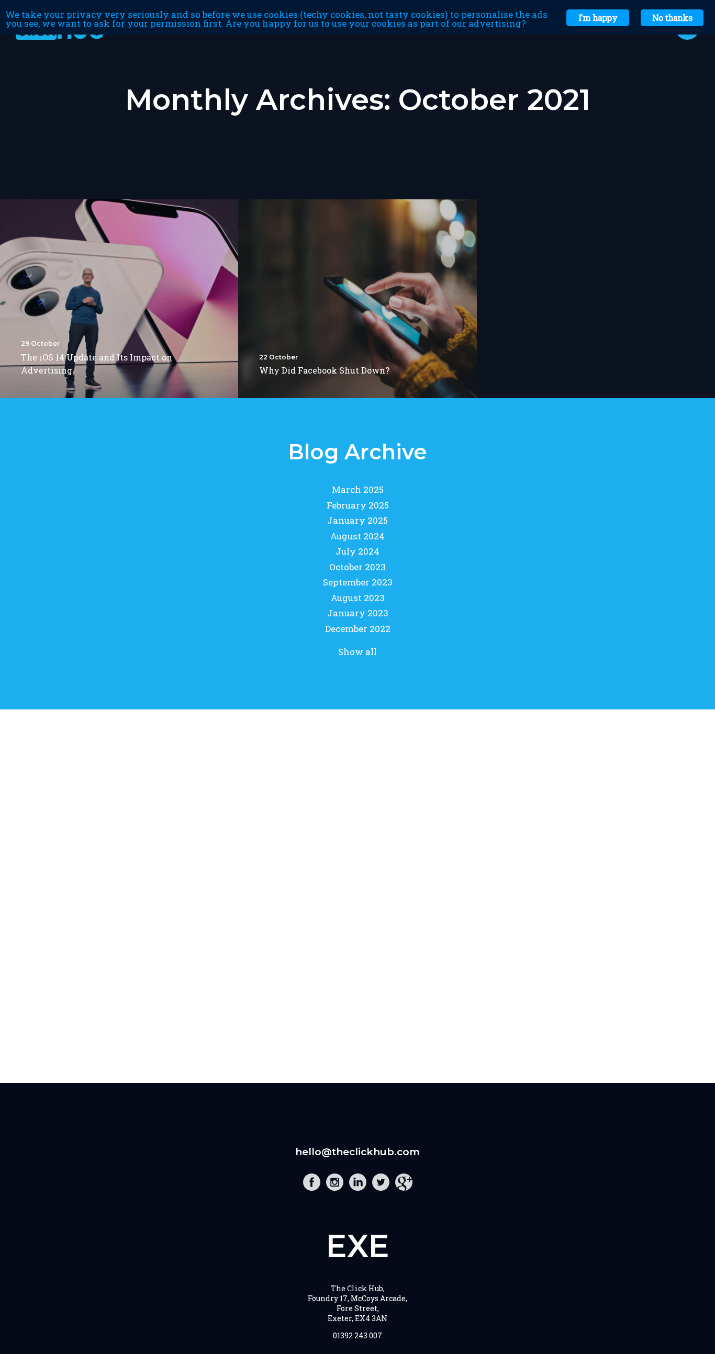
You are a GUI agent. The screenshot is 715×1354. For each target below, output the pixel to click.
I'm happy (597, 17)
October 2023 (357, 567)
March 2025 (358, 489)
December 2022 (357, 629)
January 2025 (357, 520)
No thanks (672, 17)
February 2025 (358, 505)
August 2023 (358, 598)
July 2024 (357, 551)
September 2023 (358, 582)
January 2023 (357, 613)
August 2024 (357, 536)
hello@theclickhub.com (357, 1152)
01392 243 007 (357, 1335)
